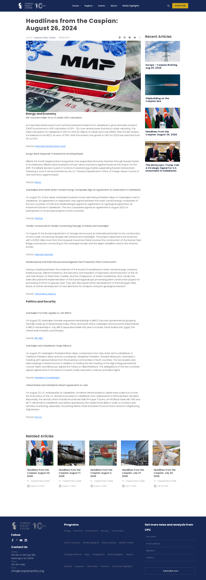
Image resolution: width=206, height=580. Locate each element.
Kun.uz (38, 417)
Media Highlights (130, 5)
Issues (75, 5)
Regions (89, 5)
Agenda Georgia (44, 254)
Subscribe (180, 5)
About (114, 5)
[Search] (168, 5)
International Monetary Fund (50, 146)
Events (101, 5)
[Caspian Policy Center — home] (32, 6)
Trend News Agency (45, 293)
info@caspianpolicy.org (27, 571)
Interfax (39, 218)
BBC (41, 338)
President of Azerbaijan (47, 377)
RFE (36, 338)
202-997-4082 (18, 564)
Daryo (38, 182)
